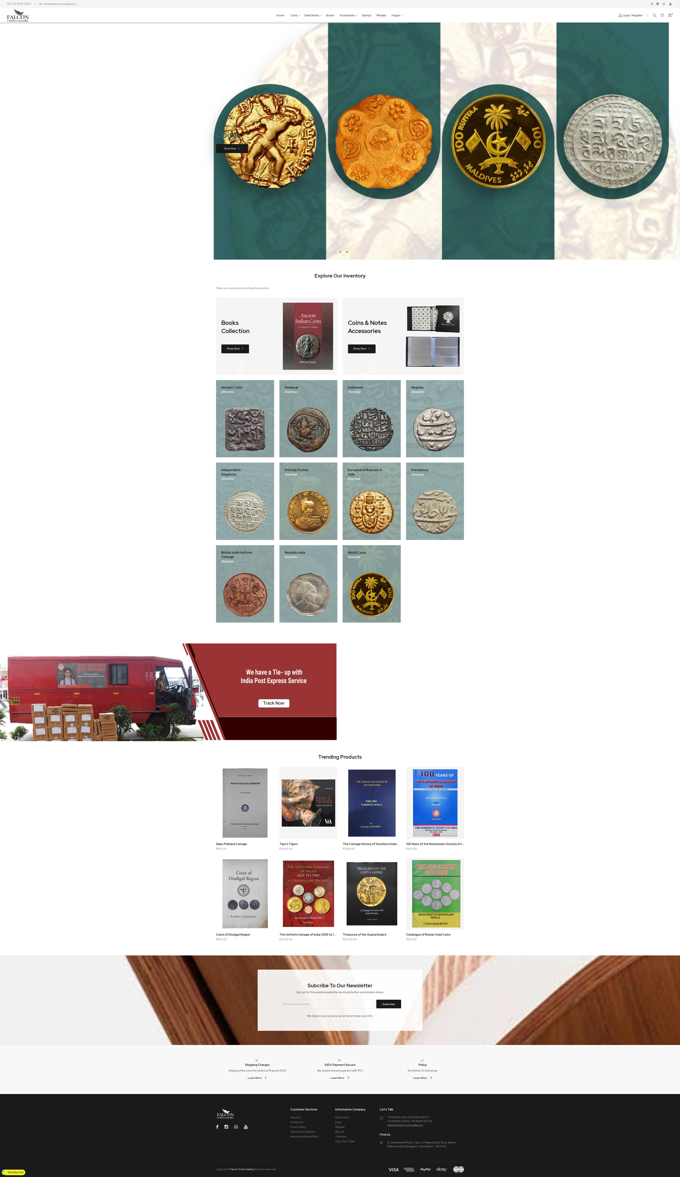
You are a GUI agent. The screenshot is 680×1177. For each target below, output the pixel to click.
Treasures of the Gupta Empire (364, 935)
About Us (295, 1117)
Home (280, 15)
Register (340, 1127)
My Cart (339, 1131)
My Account (342, 1117)
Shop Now (230, 148)
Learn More (255, 1077)
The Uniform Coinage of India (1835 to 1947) (308, 935)
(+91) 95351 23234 (20, 3)
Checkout (340, 1136)
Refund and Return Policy (304, 1136)
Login (626, 15)
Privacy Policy (297, 1127)
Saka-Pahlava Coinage (231, 844)
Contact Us (296, 1122)
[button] (267, 774)
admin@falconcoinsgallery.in (59, 3)
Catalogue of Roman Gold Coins (428, 935)
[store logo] (18, 15)
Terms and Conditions (302, 1131)
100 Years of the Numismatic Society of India (435, 844)
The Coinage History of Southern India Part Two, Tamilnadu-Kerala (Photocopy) (372, 844)
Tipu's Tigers (288, 844)
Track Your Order (345, 1141)
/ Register (636, 15)
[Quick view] (267, 783)
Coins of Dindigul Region (233, 935)
